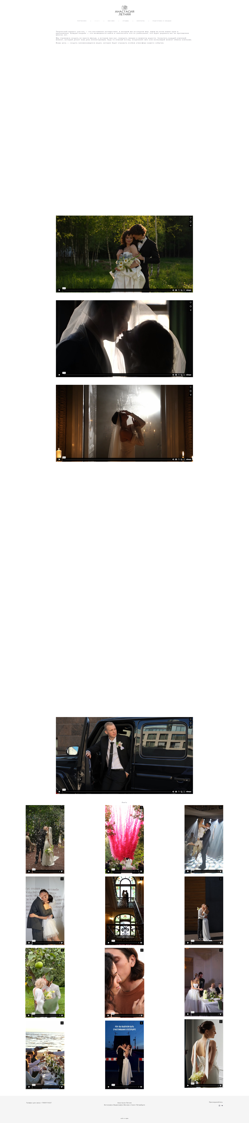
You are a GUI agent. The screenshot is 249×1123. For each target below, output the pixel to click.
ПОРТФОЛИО (82, 21)
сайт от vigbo (124, 1118)
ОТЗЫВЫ (126, 21)
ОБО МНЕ (111, 21)
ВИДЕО (97, 21)
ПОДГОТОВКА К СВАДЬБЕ (162, 21)
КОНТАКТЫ (141, 21)
